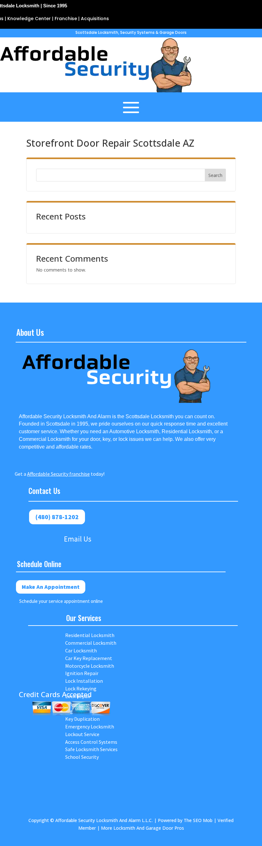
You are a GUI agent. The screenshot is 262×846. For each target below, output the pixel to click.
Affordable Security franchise (58, 474)
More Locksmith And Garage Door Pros (142, 828)
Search (215, 175)
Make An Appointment (51, 586)
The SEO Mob (198, 820)
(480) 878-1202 (57, 517)
